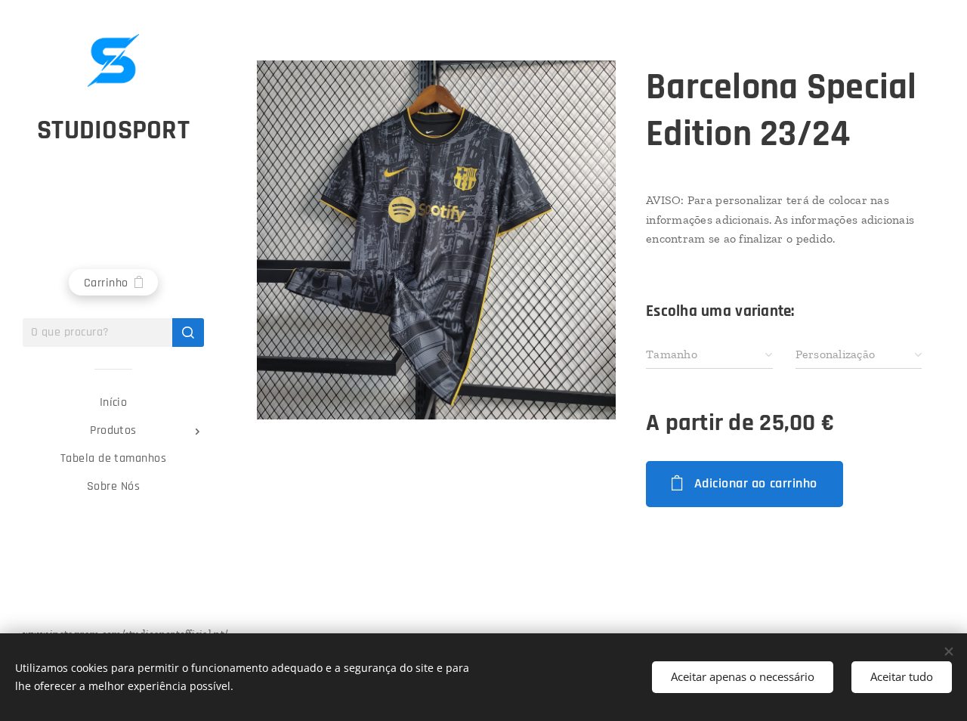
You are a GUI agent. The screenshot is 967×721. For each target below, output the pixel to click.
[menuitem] (113, 402)
